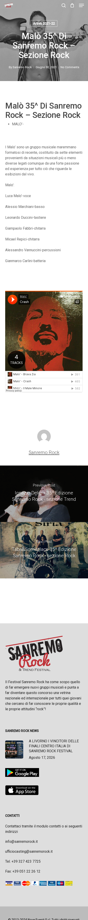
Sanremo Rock (22, 67)
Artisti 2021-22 (44, 23)
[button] (81, 5)
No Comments (69, 67)
